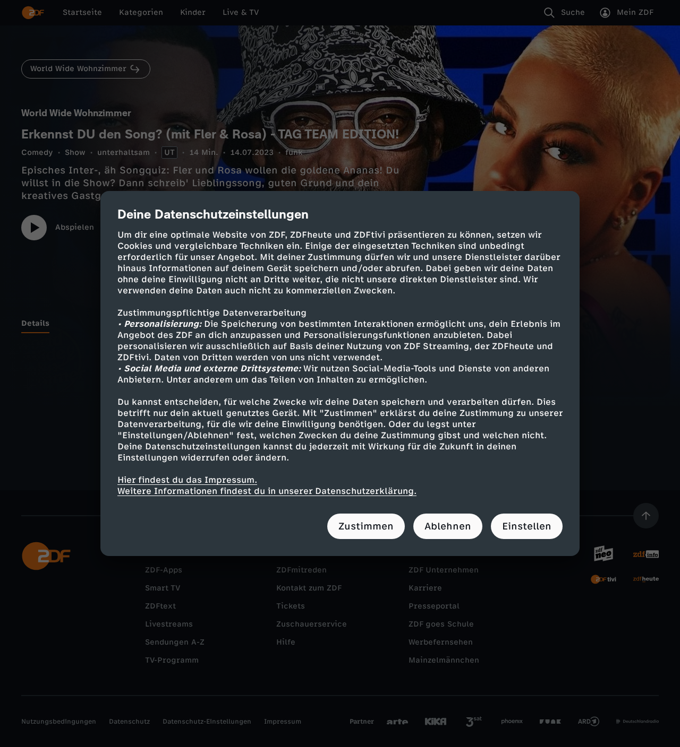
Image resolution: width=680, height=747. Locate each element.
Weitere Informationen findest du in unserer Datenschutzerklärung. (266, 491)
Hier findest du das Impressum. (187, 480)
